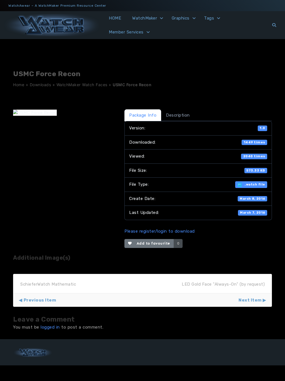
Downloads (40, 84)
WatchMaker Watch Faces (81, 84)
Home (18, 84)
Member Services (126, 32)
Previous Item (40, 300)
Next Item (250, 300)
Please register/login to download (159, 231)
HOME (115, 18)
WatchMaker (144, 18)
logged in (50, 327)
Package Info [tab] (142, 115)
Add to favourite (152, 243)
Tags (209, 18)
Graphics (181, 18)
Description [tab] (178, 115)
